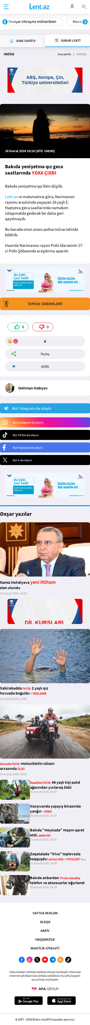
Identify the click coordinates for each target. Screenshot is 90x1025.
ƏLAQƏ (45, 922)
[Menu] (6, 7)
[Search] (84, 6)
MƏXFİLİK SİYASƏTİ (45, 948)
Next (85, 22)
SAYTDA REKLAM (45, 913)
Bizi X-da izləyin (22, 460)
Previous (5, 22)
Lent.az (11, 196)
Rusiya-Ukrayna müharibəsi (32, 22)
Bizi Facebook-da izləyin (28, 447)
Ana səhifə (64, 54)
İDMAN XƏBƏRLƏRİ (45, 304)
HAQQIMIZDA (45, 939)
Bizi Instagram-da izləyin (28, 422)
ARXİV (45, 930)
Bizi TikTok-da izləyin (26, 435)
